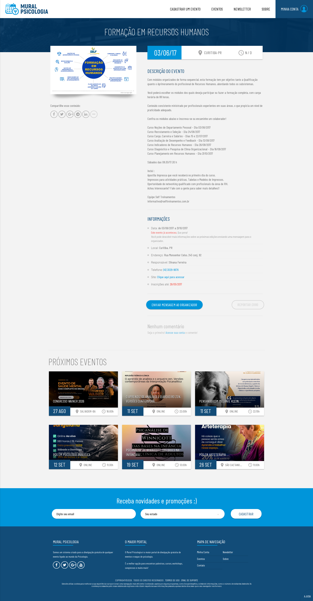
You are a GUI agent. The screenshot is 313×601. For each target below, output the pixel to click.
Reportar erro (247, 304)
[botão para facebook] (56, 565)
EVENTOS (217, 9)
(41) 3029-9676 (171, 270)
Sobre (226, 558)
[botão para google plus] (72, 565)
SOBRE (266, 9)
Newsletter (228, 552)
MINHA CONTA (290, 9)
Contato (201, 565)
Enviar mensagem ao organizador (174, 305)
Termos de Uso (172, 580)
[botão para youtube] (81, 565)
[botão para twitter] (64, 565)
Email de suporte (189, 580)
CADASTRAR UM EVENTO (185, 9)
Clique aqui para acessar (170, 277)
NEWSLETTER (242, 9)
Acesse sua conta (175, 332)
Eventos (201, 558)
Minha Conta (203, 552)
